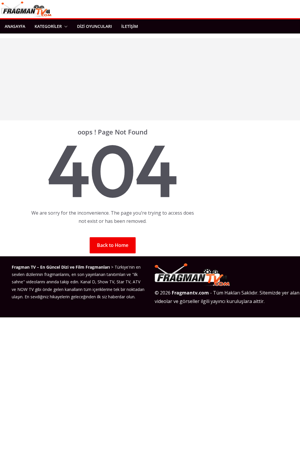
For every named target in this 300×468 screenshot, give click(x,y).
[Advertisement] (150, 79)
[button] (65, 26)
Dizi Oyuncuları (94, 26)
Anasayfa (15, 26)
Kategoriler (48, 26)
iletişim (129, 26)
